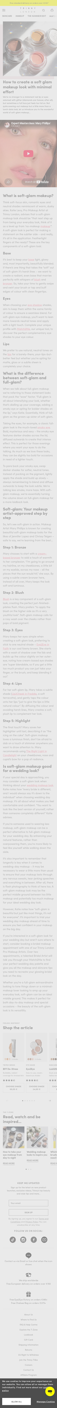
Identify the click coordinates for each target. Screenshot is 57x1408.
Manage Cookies (46, 1401)
